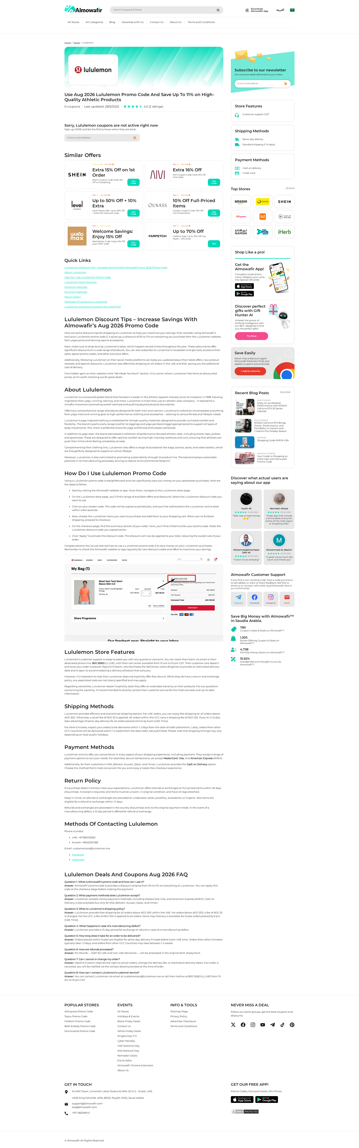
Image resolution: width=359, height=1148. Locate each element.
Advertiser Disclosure (183, 1021)
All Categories (94, 22)
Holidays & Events (128, 1016)
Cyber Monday (126, 1040)
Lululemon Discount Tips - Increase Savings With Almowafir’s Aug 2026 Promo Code (115, 267)
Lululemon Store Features (80, 282)
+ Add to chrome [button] (250, 371)
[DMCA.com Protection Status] (262, 1111)
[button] (241, 201)
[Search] (218, 10)
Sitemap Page (179, 1011)
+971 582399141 (81, 1112)
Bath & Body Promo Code (80, 1026)
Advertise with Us (132, 22)
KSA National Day (128, 1050)
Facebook (78, 854)
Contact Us (156, 22)
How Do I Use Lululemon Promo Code (87, 277)
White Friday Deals (129, 1031)
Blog (112, 22)
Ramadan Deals (127, 1055)
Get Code (133, 182)
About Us (175, 22)
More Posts (285, 392)
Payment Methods (75, 291)
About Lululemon (75, 272)
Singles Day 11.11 (127, 1035)
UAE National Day (128, 1045)
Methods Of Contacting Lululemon (85, 301)
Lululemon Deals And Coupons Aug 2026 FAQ (92, 306)
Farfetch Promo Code (77, 1021)
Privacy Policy (178, 1016)
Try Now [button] (251, 336)
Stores (76, 43)
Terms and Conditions (201, 22)
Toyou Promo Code (75, 1016)
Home (67, 43)
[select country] (292, 10)
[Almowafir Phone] (66, 1114)
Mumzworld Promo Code (79, 1031)
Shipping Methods (75, 287)
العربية (280, 9)
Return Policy (72, 296)
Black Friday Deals (128, 1021)
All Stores (73, 22)
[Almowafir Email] (66, 1105)
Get (214, 243)
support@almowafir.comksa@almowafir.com (87, 1105)
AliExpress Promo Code (78, 1011)
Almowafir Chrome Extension (135, 1065)
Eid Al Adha (124, 1060)
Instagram (78, 859)
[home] (83, 9)
